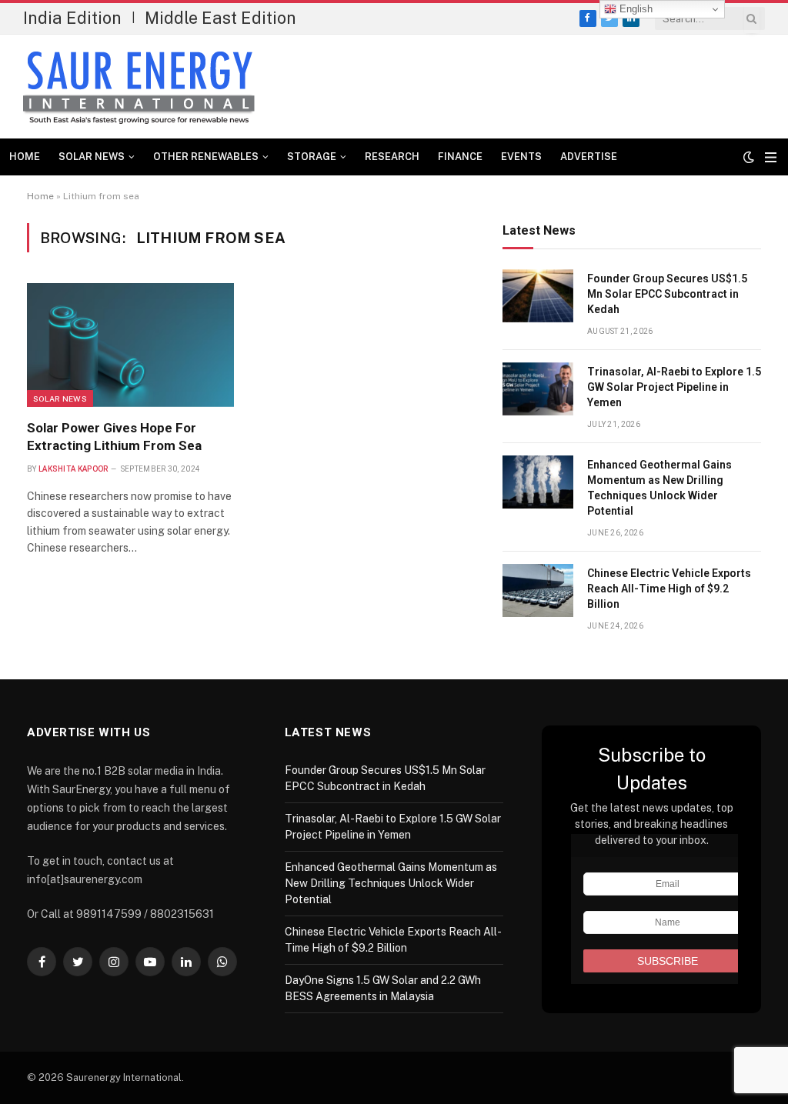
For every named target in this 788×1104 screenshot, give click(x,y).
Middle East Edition (220, 18)
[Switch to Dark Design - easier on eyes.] (749, 157)
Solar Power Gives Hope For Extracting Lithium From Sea (114, 436)
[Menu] (770, 157)
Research (392, 156)
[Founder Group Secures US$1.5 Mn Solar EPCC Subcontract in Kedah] (538, 295)
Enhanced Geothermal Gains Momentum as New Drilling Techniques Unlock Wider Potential (659, 488)
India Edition (72, 18)
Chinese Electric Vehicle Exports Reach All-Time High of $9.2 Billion (669, 588)
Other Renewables (206, 156)
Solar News (91, 156)
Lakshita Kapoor (73, 469)
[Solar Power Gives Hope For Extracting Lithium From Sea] (130, 344)
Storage (311, 156)
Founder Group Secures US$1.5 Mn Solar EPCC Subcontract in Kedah (667, 293)
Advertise (588, 156)
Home (24, 156)
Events (521, 156)
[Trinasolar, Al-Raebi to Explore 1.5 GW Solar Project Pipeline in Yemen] (538, 388)
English (634, 9)
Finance (460, 156)
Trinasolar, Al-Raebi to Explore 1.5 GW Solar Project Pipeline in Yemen (674, 387)
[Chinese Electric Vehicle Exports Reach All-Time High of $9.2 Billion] (538, 590)
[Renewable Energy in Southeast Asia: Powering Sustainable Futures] (139, 87)
